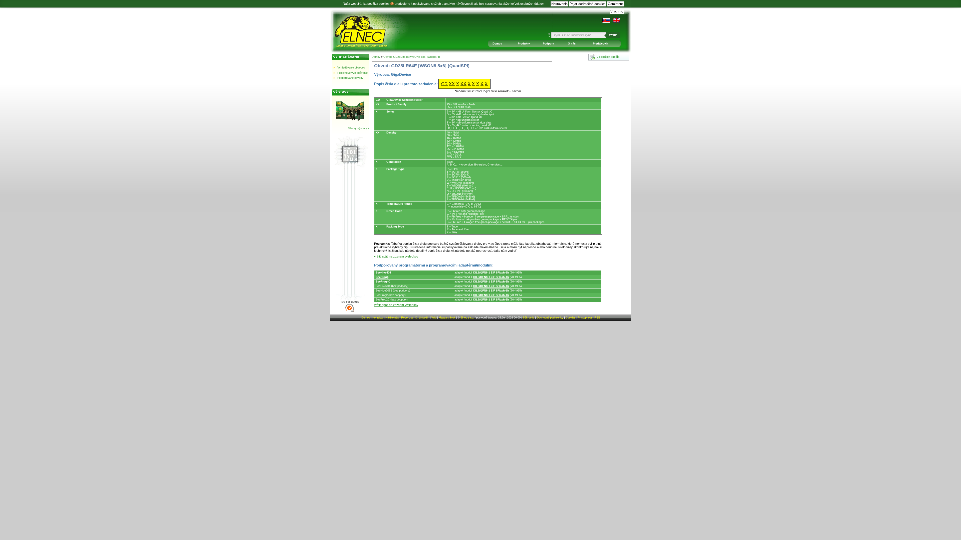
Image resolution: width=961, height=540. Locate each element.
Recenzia (407, 317)
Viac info (616, 11)
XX (452, 84)
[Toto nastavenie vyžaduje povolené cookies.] (616, 20)
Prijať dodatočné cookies (588, 4)
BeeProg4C (383, 281)
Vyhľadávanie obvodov (351, 67)
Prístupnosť (585, 317)
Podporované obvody (350, 77)
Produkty (524, 43)
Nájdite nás (392, 317)
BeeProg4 (382, 277)
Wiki (433, 317)
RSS (597, 317)
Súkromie (528, 317)
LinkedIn (424, 317)
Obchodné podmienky (550, 317)
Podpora (548, 43)
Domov (497, 43)
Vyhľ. (613, 35)
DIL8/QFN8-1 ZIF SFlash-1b (491, 272)
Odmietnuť (615, 4)
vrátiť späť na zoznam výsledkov (396, 256)
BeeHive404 (383, 272)
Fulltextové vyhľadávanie (352, 72)
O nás (572, 43)
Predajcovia (600, 43)
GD (444, 84)
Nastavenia (559, 4)
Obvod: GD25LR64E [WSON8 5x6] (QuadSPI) (411, 56)
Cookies (571, 317)
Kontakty (377, 317)
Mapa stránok (447, 317)
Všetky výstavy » (358, 128)
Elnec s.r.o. (467, 317)
